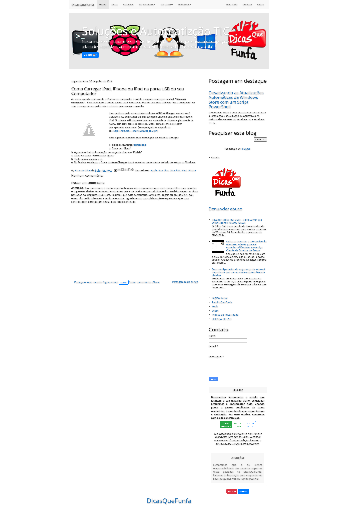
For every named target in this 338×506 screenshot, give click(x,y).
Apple (153, 170)
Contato (247, 4)
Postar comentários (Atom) (144, 282)
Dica (172, 170)
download (140, 144)
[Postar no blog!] (122, 169)
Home (102, 4)
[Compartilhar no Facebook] (129, 169)
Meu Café (231, 4)
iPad (184, 170)
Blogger (245, 148)
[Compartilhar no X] (125, 169)
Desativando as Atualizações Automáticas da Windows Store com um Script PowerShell (236, 99)
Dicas (114, 4)
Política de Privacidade (225, 314)
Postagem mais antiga (185, 282)
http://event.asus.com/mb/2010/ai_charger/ (135, 130)
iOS (178, 170)
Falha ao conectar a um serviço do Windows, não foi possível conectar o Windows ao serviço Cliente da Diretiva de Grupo (246, 246)
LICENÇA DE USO (221, 319)
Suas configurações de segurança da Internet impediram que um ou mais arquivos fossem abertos (238, 272)
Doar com (226, 424)
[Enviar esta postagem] (114, 170)
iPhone (192, 170)
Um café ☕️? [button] (90, 54)
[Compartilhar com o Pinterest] (132, 169)
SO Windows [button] (146, 4)
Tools (215, 306)
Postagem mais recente (88, 282)
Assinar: (123, 282)
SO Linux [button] (166, 4)
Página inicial (110, 282)
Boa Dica (163, 170)
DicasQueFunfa (82, 4)
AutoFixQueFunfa (222, 302)
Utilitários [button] (183, 4)
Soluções (128, 4)
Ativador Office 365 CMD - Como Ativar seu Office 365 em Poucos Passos (237, 221)
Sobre (260, 4)
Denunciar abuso (225, 209)
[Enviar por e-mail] (119, 169)
